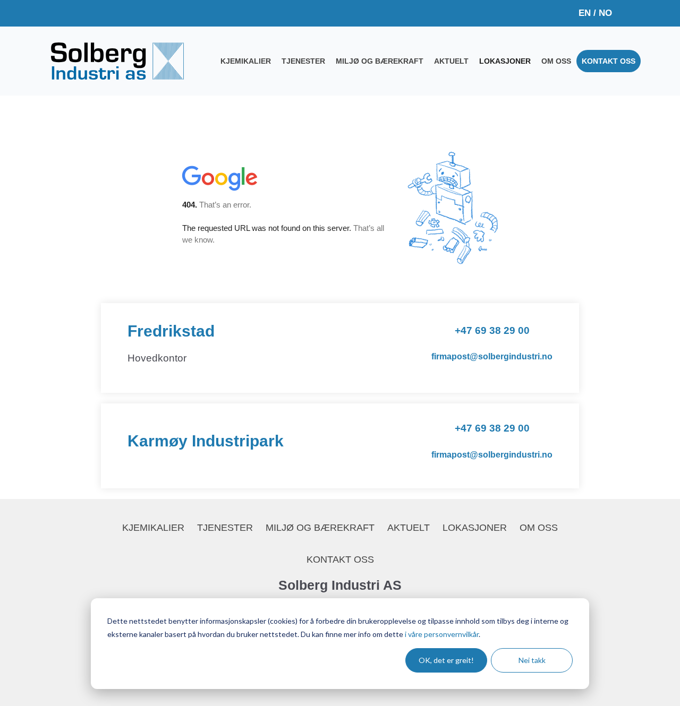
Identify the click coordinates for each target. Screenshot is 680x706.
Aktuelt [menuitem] (451, 61)
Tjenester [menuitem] (303, 61)
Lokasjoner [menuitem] (505, 61)
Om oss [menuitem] (556, 61)
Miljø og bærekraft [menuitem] (379, 61)
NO (605, 13)
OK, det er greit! (446, 660)
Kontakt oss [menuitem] (608, 61)
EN (585, 13)
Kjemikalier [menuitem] (245, 61)
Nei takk (532, 660)
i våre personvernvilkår (442, 634)
